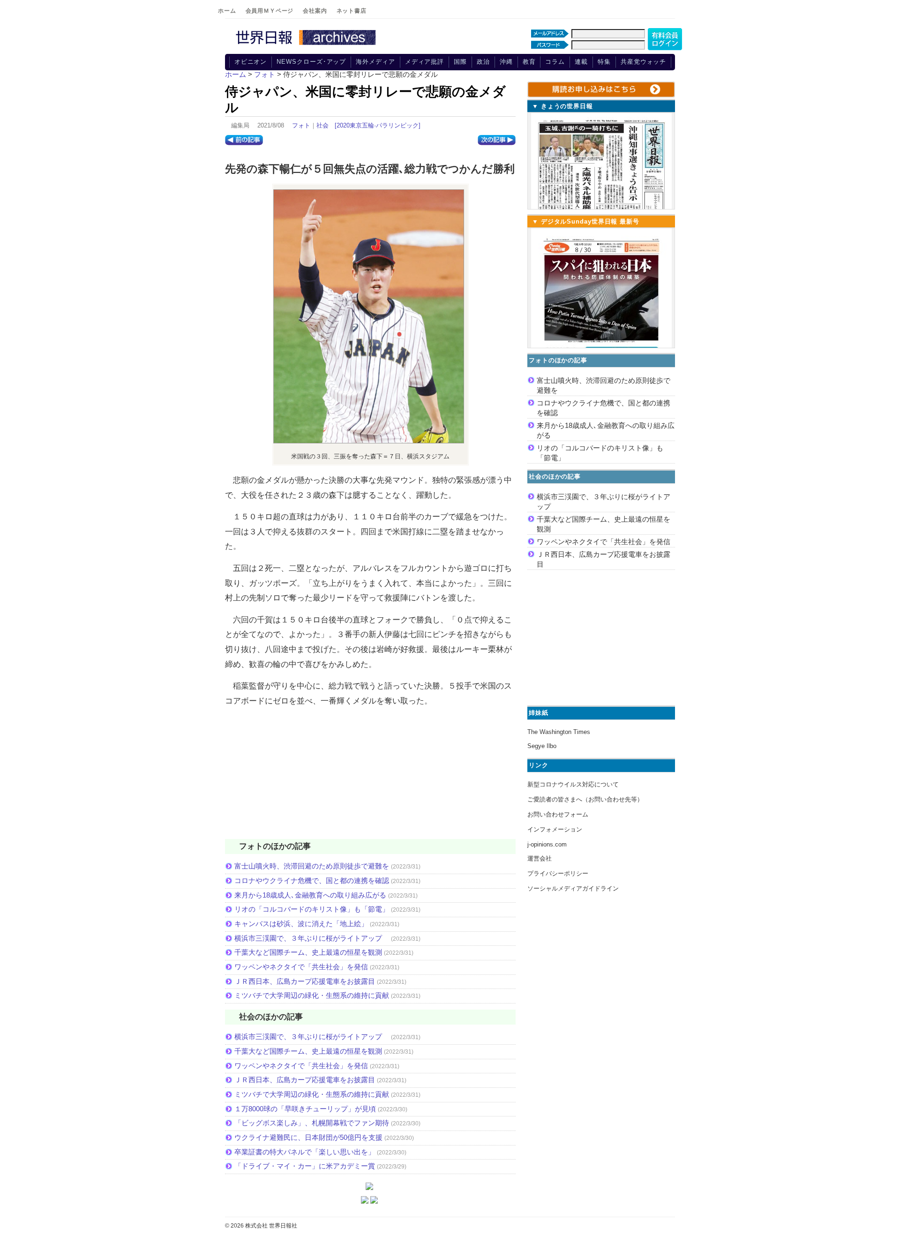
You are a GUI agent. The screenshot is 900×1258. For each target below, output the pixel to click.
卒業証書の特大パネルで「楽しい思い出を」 (304, 1152)
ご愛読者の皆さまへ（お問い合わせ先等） (585, 799)
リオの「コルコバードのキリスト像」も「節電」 (311, 909)
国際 (460, 61)
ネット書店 (352, 10)
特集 (604, 61)
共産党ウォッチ (643, 61)
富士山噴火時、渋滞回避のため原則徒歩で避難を (311, 866)
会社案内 (315, 10)
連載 (581, 61)
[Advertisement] (370, 779)
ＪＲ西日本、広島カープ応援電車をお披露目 (304, 981)
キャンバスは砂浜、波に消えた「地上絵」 (301, 924)
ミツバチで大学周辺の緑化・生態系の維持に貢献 (311, 995)
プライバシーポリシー (557, 873)
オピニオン (250, 61)
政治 (483, 61)
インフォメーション (554, 829)
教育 (529, 61)
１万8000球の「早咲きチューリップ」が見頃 (305, 1109)
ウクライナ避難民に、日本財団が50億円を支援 (308, 1137)
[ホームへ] (307, 45)
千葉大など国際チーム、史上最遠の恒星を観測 (308, 952)
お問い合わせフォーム (557, 814)
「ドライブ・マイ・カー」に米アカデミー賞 (304, 1166)
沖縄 (506, 61)
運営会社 (539, 858)
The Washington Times (558, 731)
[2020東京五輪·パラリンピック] (377, 125)
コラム (555, 61)
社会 (322, 125)
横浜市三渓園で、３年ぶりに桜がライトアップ (311, 938)
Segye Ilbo (541, 745)
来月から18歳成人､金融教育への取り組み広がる (310, 895)
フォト (301, 125)
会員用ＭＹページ (270, 10)
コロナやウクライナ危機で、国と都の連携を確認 (311, 880)
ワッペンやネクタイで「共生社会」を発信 (301, 967)
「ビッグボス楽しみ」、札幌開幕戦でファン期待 (311, 1123)
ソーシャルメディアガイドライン (573, 888)
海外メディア (375, 61)
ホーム (227, 10)
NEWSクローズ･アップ (311, 61)
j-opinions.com (547, 844)
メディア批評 (424, 61)
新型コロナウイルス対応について (573, 784)
